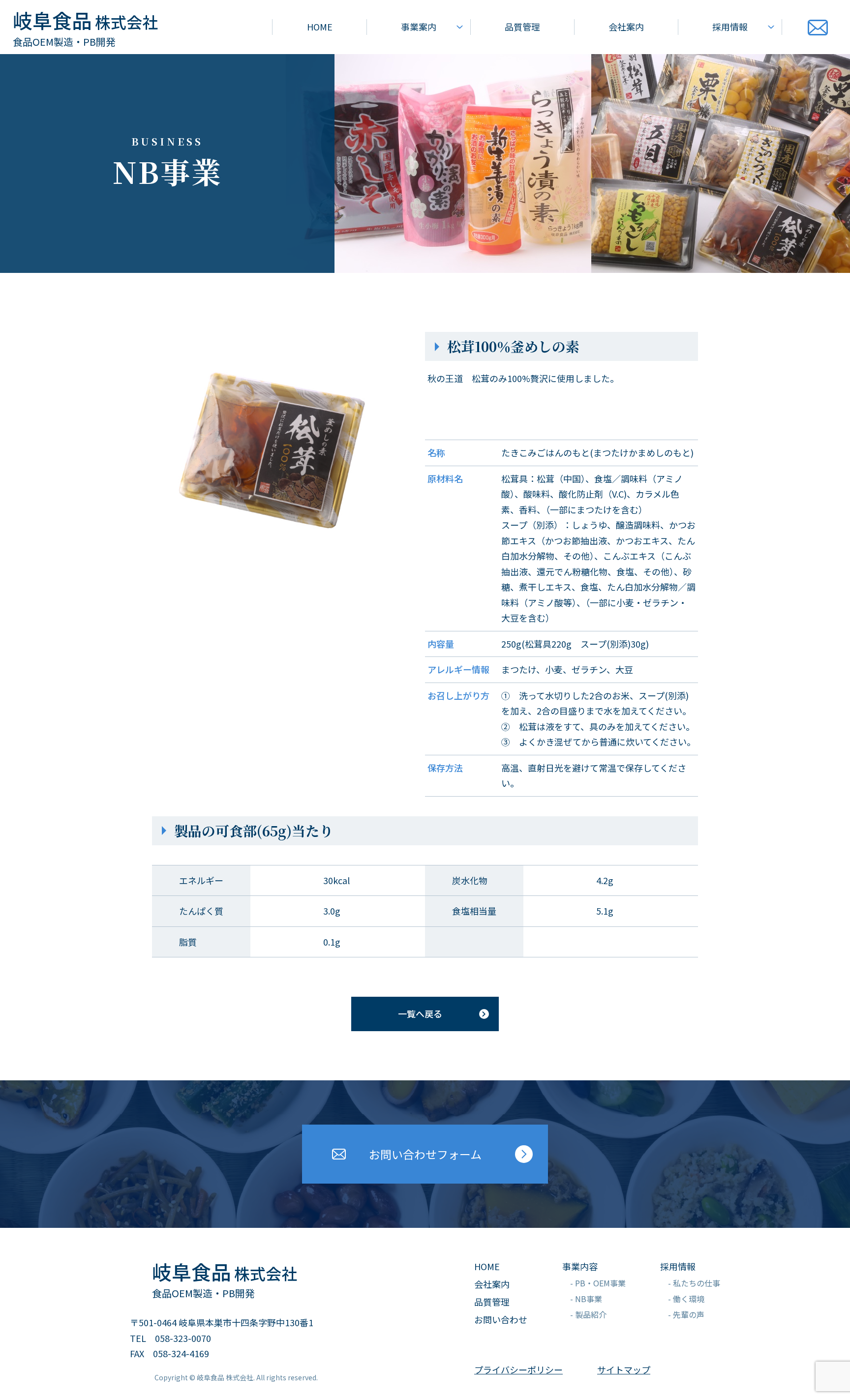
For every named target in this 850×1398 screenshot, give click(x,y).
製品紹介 (591, 1314)
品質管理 (522, 26)
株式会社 (85, 21)
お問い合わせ (500, 1319)
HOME (320, 26)
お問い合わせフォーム (425, 1154)
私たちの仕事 (696, 1283)
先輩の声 (688, 1314)
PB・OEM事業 (600, 1283)
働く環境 (688, 1299)
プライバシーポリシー (518, 1369)
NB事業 (588, 1299)
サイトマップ (623, 1369)
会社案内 (626, 26)
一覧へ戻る (420, 1013)
